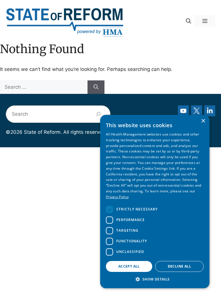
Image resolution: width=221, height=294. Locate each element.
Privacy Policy (117, 196)
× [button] (203, 121)
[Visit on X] (196, 110)
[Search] (95, 87)
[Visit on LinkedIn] (209, 110)
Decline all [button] (179, 266)
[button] (188, 21)
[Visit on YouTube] (183, 110)
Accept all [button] (129, 266)
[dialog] (154, 201)
